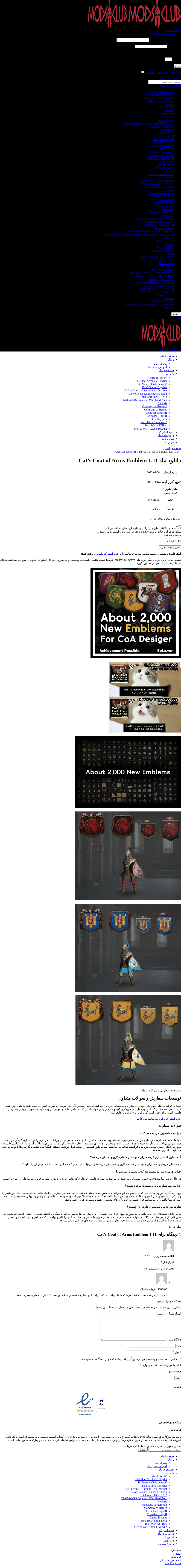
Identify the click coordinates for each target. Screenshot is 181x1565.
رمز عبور (174, 46)
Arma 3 (169, 104)
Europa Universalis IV (161, 155)
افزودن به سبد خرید (170, 547)
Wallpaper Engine (164, 301)
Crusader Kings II (164, 136)
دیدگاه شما (173, 1339)
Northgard (168, 190)
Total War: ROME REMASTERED (153, 275)
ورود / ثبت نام (166, 1543)
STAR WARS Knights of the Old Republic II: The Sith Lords (139, 234)
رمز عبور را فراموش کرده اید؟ (163, 72)
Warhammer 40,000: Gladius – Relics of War (149, 304)
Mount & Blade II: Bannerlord (157, 183)
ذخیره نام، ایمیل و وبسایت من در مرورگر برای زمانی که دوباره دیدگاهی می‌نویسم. (129, 1358)
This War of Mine (164, 266)
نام (178, 1345)
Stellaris (169, 244)
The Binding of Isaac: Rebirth (157, 256)
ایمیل (177, 1352)
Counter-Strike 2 (164, 132)
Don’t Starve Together (154, 387)
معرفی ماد (160, 363)
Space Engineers (164, 228)
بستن (178, 1553)
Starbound (168, 237)
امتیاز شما (174, 1313)
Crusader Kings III (163, 139)
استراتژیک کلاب (14, 1436)
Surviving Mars (165, 247)
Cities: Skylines (165, 120)
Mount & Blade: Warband (159, 186)
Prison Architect (165, 202)
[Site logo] (154, 26)
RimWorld (168, 215)
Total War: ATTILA (163, 269)
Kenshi (170, 171)
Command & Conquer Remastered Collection (148, 123)
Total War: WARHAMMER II (157, 288)
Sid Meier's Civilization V (159, 221)
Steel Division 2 (165, 241)
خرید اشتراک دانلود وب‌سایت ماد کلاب (159, 1118)
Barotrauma (167, 107)
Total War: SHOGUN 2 (160, 279)
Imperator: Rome (164, 167)
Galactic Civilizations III (160, 158)
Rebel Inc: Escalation (162, 212)
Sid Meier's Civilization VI (159, 225)
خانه (176, 451)
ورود (177, 65)
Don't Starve (167, 148)
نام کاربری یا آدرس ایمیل (165, 39)
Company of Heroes (155, 409)
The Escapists (166, 263)
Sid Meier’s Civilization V (152, 384)
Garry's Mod (167, 161)
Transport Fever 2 (164, 295)
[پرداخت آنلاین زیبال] (101, 1405)
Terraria (169, 253)
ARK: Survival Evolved (160, 101)
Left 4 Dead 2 (166, 177)
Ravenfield (168, 209)
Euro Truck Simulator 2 (161, 151)
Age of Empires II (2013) (160, 91)
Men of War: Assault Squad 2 (157, 180)
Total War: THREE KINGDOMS (155, 282)
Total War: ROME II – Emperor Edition (151, 272)
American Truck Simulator (159, 97)
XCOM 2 (168, 307)
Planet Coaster (166, 199)
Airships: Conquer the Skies (158, 94)
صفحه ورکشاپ (172, 448)
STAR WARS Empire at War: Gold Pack (151, 231)
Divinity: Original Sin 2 (161, 145)
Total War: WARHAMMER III (156, 291)
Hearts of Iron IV (164, 164)
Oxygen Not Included (162, 193)
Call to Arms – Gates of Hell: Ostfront (153, 117)
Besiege (169, 110)
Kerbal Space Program (161, 174)
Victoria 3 (168, 298)
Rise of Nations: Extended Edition (155, 218)
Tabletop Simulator (163, 250)
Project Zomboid (164, 206)
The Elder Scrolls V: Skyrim (158, 260)
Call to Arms (167, 113)
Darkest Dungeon (164, 142)
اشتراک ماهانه (104, 553)
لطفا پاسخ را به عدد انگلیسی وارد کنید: (158, 52)
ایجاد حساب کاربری (164, 33)
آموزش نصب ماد (157, 366)
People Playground (163, 196)
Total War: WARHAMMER (158, 285)
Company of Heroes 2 (161, 126)
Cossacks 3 (167, 129)
